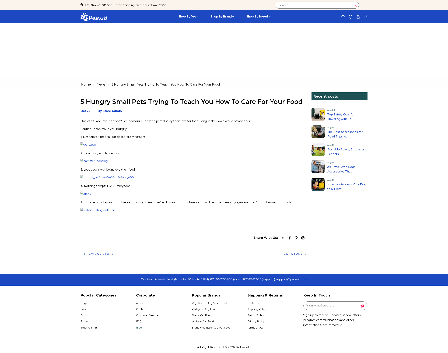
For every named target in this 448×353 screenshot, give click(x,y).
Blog (139, 327)
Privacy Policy (255, 321)
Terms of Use (255, 327)
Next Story (292, 253)
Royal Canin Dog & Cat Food (209, 303)
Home (86, 84)
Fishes (84, 321)
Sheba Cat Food (201, 315)
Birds (83, 315)
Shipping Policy (256, 309)
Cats (83, 309)
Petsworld (243, 347)
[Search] (355, 5)
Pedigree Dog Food (204, 309)
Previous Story (99, 253)
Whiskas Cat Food (203, 321)
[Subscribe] (362, 305)
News (101, 84)
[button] (358, 17)
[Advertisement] (224, 49)
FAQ (139, 321)
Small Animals (88, 327)
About (140, 303)
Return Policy (255, 315)
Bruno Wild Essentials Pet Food (211, 327)
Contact (141, 309)
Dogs (83, 303)
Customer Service (147, 315)
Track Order (254, 303)
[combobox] (317, 5)
